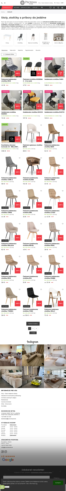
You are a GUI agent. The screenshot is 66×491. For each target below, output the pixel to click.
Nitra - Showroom (6, 404)
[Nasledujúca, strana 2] (33, 328)
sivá (26, 208)
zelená (48, 142)
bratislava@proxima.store (8, 418)
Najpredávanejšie (29, 50)
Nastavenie (6, 486)
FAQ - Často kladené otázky (45, 3)
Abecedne (38, 50)
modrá (26, 306)
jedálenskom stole (55, 22)
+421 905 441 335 (6, 416)
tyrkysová (48, 240)
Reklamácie (4, 400)
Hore (33, 333)
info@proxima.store (7, 447)
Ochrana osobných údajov (8, 397)
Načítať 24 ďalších (33, 323)
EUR (62, 3)
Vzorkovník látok (6, 402)
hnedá (5, 240)
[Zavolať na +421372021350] (2, 3)
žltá (5, 208)
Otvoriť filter (8, 54)
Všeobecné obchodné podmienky (11, 395)
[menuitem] (7, 7)
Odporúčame (4, 50)
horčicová (48, 208)
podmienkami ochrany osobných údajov (41, 472)
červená (5, 273)
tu (36, 483)
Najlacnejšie (13, 50)
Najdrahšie (20, 50)
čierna (48, 273)
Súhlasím (58, 483)
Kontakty (3, 406)
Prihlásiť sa (56, 478)
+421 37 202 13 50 (6, 445)
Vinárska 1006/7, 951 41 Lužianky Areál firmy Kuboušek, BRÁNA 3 (10, 413)
